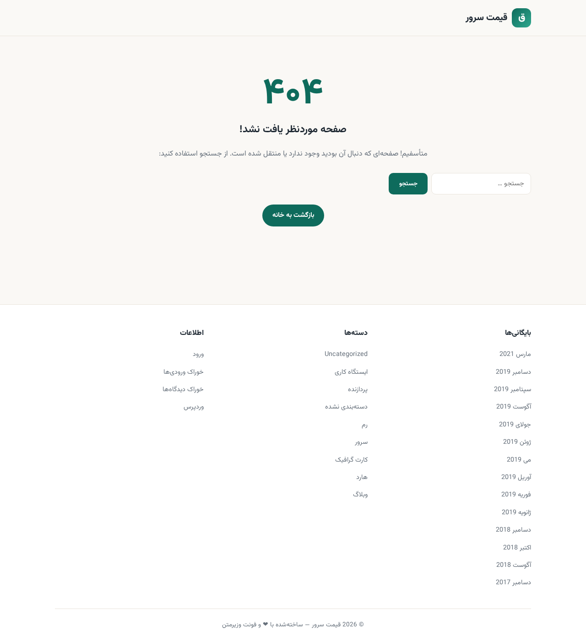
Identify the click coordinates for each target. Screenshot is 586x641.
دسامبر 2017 (513, 582)
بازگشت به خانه (293, 215)
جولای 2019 (515, 425)
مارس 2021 (515, 354)
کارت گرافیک (351, 460)
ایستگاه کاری (351, 372)
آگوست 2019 (513, 407)
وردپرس (194, 407)
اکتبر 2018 (517, 548)
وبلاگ (360, 495)
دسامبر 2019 (513, 372)
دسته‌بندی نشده (346, 407)
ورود (198, 354)
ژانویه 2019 (516, 512)
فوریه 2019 (516, 495)
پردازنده (358, 389)
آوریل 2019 (516, 477)
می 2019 (519, 460)
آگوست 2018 (513, 565)
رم (365, 425)
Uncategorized (346, 354)
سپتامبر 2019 (512, 389)
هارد (362, 477)
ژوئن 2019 (517, 442)
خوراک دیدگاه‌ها (183, 389)
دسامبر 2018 (513, 530)
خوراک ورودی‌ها (183, 372)
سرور (361, 442)
